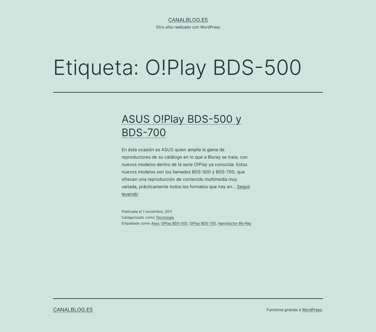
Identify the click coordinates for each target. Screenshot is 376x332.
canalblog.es (188, 20)
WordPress (312, 309)
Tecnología (165, 217)
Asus (155, 223)
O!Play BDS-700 (203, 223)
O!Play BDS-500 (174, 223)
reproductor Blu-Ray (234, 223)
